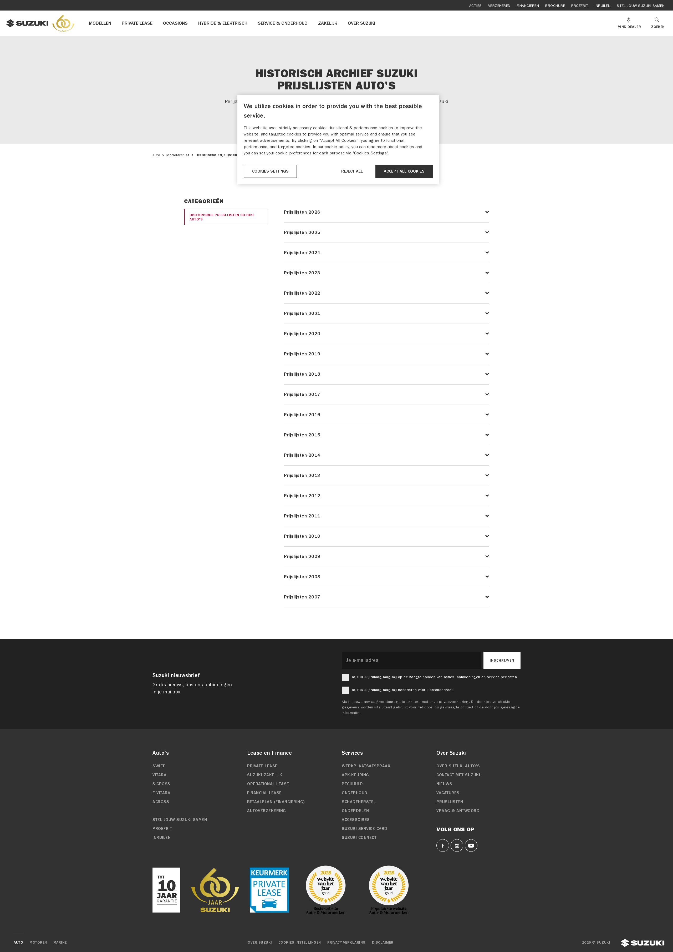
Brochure (555, 5)
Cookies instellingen (299, 942)
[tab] (226, 217)
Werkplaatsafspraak (366, 766)
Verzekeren (499, 5)
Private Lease (262, 766)
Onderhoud (355, 792)
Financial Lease (264, 792)
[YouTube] (471, 845)
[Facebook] (442, 845)
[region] (338, 139)
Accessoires (356, 819)
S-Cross (161, 784)
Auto (156, 155)
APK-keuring (355, 775)
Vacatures (448, 792)
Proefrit (579, 5)
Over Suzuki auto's (458, 766)
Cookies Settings (270, 171)
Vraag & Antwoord (458, 810)
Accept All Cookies (404, 171)
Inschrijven (502, 660)
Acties (475, 5)
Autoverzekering (266, 810)
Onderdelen (355, 810)
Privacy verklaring (346, 942)
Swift (158, 766)
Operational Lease (268, 784)
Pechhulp (352, 784)
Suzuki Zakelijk (264, 775)
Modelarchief (177, 155)
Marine (60, 942)
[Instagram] (457, 845)
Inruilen (602, 5)
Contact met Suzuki (458, 775)
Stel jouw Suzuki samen (641, 5)
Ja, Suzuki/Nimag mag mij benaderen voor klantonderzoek (402, 690)
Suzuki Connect (359, 837)
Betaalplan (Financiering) (276, 801)
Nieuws (444, 784)
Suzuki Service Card (365, 828)
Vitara (159, 775)
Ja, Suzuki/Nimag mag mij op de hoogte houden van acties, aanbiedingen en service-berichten (434, 677)
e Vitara (161, 792)
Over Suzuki (260, 942)
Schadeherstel (359, 801)
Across (160, 801)
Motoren (38, 942)
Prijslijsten (449, 801)
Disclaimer (383, 942)
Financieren (528, 5)
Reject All (352, 171)
